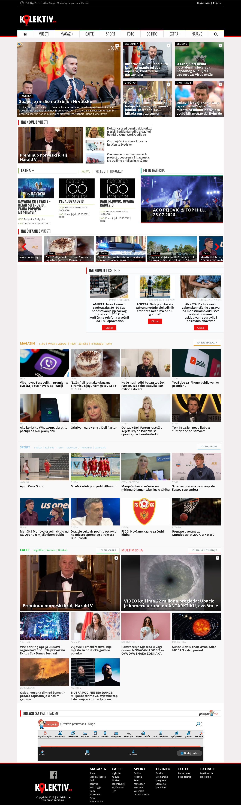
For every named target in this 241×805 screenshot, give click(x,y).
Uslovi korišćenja (47, 3)
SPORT (110, 34)
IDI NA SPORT (209, 446)
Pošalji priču (31, 3)
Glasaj (109, 327)
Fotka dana (184, 773)
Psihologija (97, 343)
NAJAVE (197, 34)
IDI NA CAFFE (108, 550)
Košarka (50, 447)
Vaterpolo (100, 447)
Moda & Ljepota (57, 343)
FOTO (130, 34)
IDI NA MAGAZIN (207, 342)
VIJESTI (44, 34)
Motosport (73, 447)
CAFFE (89, 34)
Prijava (217, 3)
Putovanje (95, 794)
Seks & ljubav (96, 801)
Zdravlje (83, 343)
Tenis (60, 447)
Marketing (62, 3)
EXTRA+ (175, 34)
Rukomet (87, 447)
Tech (73, 343)
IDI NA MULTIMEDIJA (204, 550)
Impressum (74, 3)
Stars (42, 343)
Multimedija (206, 773)
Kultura (51, 550)
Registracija (203, 3)
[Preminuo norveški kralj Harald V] (50, 145)
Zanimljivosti (118, 783)
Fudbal (38, 447)
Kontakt (85, 3)
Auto (92, 798)
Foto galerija (184, 776)
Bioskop (62, 550)
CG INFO (151, 34)
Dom (109, 343)
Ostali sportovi (141, 794)
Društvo (160, 773)
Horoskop (205, 776)
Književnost (118, 787)
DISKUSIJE (104, 270)
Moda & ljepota (98, 776)
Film (114, 790)
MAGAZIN (67, 34)
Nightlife (39, 550)
